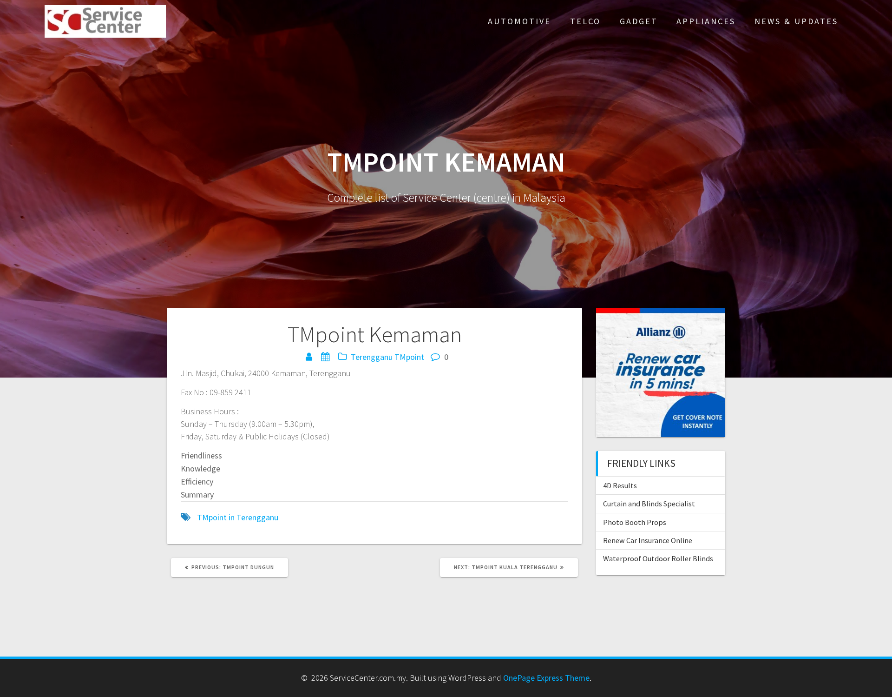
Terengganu (372, 357)
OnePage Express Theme (546, 677)
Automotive (519, 21)
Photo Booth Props (634, 522)
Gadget (639, 21)
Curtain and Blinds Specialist (649, 503)
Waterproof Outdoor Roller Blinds (658, 558)
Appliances (705, 21)
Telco (585, 21)
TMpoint (409, 357)
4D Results (620, 485)
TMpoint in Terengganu (237, 517)
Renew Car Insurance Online (647, 540)
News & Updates (796, 21)
